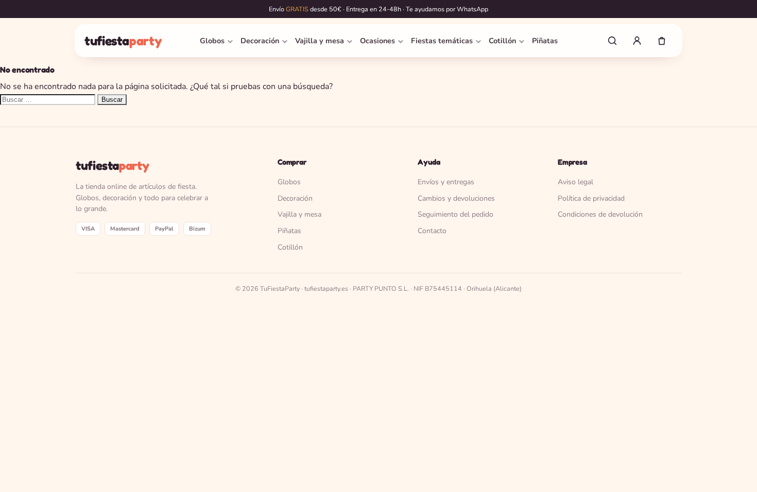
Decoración (259, 41)
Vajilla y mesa (319, 41)
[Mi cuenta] (637, 40)
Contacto (432, 231)
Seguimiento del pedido (455, 214)
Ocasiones (377, 41)
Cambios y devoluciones (456, 198)
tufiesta (122, 40)
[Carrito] (662, 40)
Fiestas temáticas (442, 41)
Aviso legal (575, 182)
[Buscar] (612, 40)
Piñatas (545, 41)
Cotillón (502, 41)
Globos (212, 41)
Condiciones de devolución (600, 214)
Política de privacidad (591, 198)
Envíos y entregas (446, 182)
